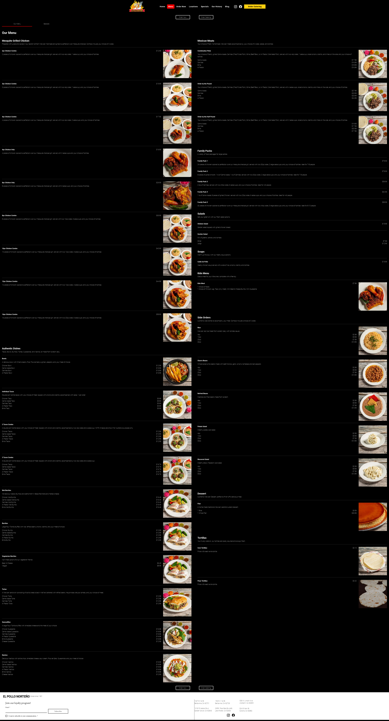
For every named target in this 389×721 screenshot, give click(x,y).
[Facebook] (241, 7)
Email (7, 707)
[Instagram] (236, 7)
